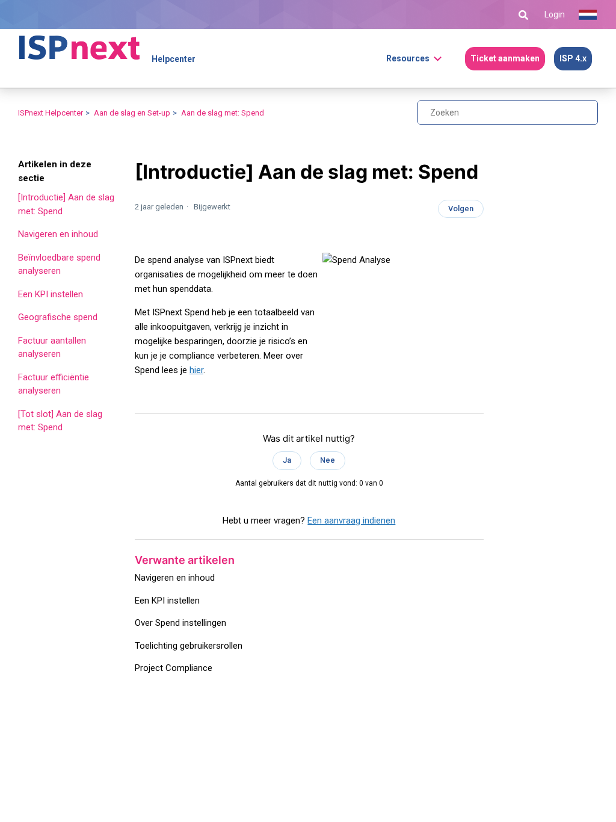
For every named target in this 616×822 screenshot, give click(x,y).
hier (196, 370)
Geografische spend (57, 317)
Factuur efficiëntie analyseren (53, 384)
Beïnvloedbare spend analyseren (59, 264)
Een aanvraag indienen (351, 520)
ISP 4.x (573, 58)
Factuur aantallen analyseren (52, 347)
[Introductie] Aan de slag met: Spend (66, 204)
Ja (287, 460)
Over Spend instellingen (180, 622)
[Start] (79, 42)
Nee (327, 460)
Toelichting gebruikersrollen (188, 645)
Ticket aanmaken (505, 58)
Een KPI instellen (50, 294)
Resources (408, 58)
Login (554, 14)
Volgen (460, 208)
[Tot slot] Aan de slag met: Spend (60, 421)
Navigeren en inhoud (58, 234)
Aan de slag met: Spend (222, 112)
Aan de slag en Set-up (132, 112)
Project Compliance (173, 668)
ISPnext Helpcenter (50, 112)
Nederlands (588, 15)
